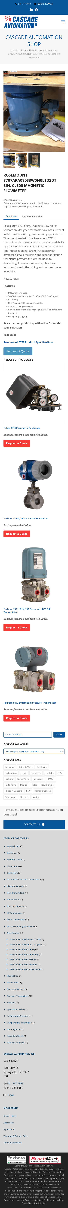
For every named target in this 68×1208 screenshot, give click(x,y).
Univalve (24, 797)
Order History (9, 1115)
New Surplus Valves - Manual (23, 964)
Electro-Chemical (15, 886)
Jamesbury (38, 778)
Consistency (13, 866)
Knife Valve (10, 784)
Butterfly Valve (26, 767)
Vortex (36, 797)
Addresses (8, 1122)
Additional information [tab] (32, 216)
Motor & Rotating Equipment (20, 926)
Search (59, 734)
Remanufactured (43, 790)
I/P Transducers (14, 913)
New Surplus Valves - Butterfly (23, 954)
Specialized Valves (16, 1009)
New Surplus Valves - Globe (22, 959)
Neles (34, 784)
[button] (63, 22)
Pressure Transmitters (18, 996)
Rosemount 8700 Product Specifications (28, 342)
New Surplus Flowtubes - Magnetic (45, 203)
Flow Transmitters (15, 892)
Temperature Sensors (17, 1015)
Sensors (11, 1002)
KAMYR (51, 778)
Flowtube (13, 206)
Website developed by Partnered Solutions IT (24, 1200)
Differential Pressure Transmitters (23, 879)
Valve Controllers (15, 1035)
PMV (28, 790)
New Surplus (21, 203)
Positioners (12, 982)
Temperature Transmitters (19, 1022)
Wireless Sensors (15, 1042)
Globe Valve (23, 778)
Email (11, 1095)
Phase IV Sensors (13, 790)
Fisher (24, 772)
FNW (60, 772)
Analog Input (13, 846)
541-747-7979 (24, 4)
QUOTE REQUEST (45, 4)
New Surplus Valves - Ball (21, 949)
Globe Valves (13, 899)
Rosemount (38, 206)
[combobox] (34, 751)
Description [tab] (11, 216)
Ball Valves (12, 852)
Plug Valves (12, 975)
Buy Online (42, 767)
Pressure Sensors (16, 989)
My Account (8, 1129)
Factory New (11, 772)
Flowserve (36, 772)
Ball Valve (9, 767)
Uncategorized (14, 1029)
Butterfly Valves (14, 859)
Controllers (12, 872)
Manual (24, 784)
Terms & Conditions (12, 1142)
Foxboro (9, 778)
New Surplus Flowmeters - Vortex (25, 939)
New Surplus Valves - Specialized (25, 969)
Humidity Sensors (15, 906)
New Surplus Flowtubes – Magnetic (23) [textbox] (33, 751)
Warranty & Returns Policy (15, 1136)
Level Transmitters (16, 919)
